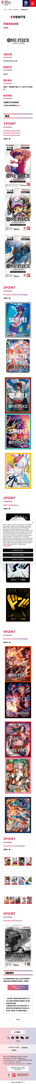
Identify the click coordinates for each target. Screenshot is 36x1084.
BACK (18, 1019)
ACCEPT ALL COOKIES (18, 559)
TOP (4, 9)
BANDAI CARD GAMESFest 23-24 (18, 1068)
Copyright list (17, 1082)
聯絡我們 (14, 1050)
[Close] (33, 522)
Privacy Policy (7, 545)
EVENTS (16, 9)
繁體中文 (26, 5)
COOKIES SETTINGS (14, 1047)
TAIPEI (10, 9)
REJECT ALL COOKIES (18, 555)
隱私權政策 (25, 1047)
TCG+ (18, 105)
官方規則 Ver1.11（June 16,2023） (18, 987)
